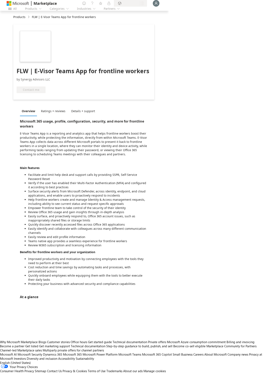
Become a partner (12, 346)
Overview (28, 111)
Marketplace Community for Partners (231, 346)
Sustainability (85, 358)
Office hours (79, 342)
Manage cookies (154, 371)
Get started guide (100, 342)
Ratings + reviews (53, 111)
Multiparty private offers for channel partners (73, 350)
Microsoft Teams (129, 354)
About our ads (133, 371)
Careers (198, 354)
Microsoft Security (30, 354)
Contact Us (54, 371)
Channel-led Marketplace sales (21, 350)
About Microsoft (215, 354)
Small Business (183, 354)
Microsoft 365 (72, 354)
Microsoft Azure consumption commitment (196, 342)
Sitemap (40, 371)
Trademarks (114, 371)
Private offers (157, 342)
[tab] (29, 110)
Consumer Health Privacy (17, 371)
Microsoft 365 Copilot (157, 354)
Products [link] (19, 17)
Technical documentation (130, 342)
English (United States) (15, 363)
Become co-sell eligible (189, 346)
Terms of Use (97, 371)
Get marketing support (54, 346)
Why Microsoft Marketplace (19, 342)
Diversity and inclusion (42, 358)
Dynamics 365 (52, 354)
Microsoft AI (8, 354)
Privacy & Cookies (75, 371)
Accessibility (66, 358)
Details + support (83, 111)
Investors (20, 358)
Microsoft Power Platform (100, 354)
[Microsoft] (18, 3)
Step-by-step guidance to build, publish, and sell (139, 346)
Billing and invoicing (240, 342)
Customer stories (58, 342)
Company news (238, 354)
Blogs (42, 342)
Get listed (31, 346)
